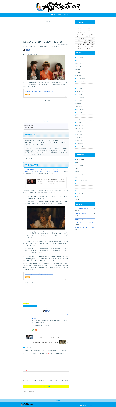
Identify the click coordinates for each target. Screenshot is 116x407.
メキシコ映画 (79, 131)
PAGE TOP (58, 400)
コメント (26, 355)
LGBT (32, 305)
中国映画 (78, 72)
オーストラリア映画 (80, 78)
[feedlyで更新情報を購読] (33, 330)
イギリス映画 (79, 88)
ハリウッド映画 (79, 57)
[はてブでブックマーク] (29, 50)
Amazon (27, 94)
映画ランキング (79, 171)
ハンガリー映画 (79, 128)
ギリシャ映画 (79, 106)
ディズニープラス (80, 174)
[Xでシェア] (24, 50)
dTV (77, 183)
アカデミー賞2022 (80, 159)
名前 (25, 370)
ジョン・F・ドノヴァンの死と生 (54, 171)
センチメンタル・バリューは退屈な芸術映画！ (85, 222)
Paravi (77, 199)
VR (77, 168)
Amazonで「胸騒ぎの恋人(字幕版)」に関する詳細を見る (39, 91)
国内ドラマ (78, 66)
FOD (77, 187)
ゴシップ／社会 (79, 165)
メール (25, 375)
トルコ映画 (78, 122)
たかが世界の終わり (29, 169)
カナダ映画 (26, 303)
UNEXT (78, 177)
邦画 (77, 60)
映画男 (34, 318)
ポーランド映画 (79, 143)
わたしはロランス (42, 169)
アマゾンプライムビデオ (81, 180)
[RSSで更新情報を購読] (36, 330)
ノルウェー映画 (79, 125)
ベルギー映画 (79, 140)
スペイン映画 (79, 112)
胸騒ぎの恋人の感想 (28, 127)
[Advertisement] (46, 30)
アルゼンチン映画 (80, 85)
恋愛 (36, 305)
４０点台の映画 (27, 305)
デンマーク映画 (79, 115)
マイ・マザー (39, 171)
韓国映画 (78, 69)
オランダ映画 (79, 100)
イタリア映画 (79, 94)
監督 (77, 162)
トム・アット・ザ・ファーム (56, 169)
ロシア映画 (78, 150)
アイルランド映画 (80, 81)
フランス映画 (79, 134)
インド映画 (78, 75)
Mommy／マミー (28, 171)
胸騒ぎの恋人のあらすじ (29, 125)
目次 (44, 121)
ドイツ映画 (78, 119)
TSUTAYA (78, 196)
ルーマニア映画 (79, 146)
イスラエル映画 (79, 91)
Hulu (77, 190)
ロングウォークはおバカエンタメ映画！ (83, 208)
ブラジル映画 (79, 137)
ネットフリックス (80, 193)
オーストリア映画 (80, 97)
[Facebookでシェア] (27, 50)
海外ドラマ (78, 63)
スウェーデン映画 (80, 109)
